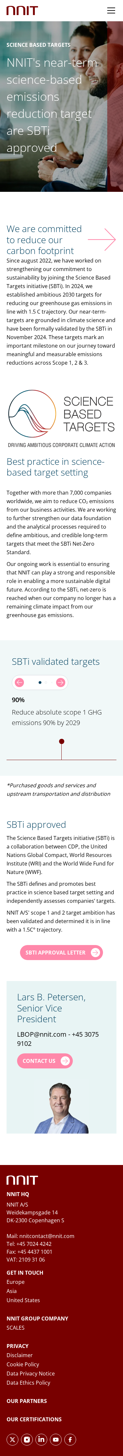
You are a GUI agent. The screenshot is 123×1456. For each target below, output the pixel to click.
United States (23, 1300)
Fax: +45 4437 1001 (29, 1251)
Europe (16, 1281)
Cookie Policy (23, 1364)
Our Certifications (34, 1419)
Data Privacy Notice (31, 1373)
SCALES (16, 1327)
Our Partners (27, 1401)
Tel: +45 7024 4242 (29, 1243)
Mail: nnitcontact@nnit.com (40, 1236)
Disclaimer (20, 1355)
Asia (12, 1291)
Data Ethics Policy (28, 1382)
